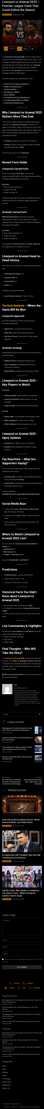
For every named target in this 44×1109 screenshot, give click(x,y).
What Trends (7, 14)
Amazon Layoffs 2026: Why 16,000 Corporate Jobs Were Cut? (17, 758)
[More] (32, 49)
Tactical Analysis (13, 305)
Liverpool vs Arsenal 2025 (14, 658)
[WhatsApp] (30, 988)
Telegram (12, 988)
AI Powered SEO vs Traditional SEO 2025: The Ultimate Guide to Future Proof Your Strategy (11, 782)
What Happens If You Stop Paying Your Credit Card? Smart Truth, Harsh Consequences (17, 729)
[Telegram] (6, 988)
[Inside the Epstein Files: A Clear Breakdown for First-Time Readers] (38, 739)
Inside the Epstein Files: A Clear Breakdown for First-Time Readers (17, 739)
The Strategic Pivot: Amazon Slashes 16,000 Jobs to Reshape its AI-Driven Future (17, 748)
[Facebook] (10, 983)
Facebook (17, 983)
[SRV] (7, 695)
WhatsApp (37, 988)
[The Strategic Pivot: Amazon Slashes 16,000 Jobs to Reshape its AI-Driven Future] (38, 749)
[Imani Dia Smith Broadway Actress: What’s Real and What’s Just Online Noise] (22, 806)
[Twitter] (19, 988)
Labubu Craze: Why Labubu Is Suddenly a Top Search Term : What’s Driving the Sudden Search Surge (20, 893)
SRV (15, 685)
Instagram (30, 983)
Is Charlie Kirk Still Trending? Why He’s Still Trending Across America (21, 856)
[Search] (39, 714)
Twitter (24, 988)
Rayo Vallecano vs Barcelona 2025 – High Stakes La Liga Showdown (33, 782)
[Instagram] (24, 983)
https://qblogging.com (20, 688)
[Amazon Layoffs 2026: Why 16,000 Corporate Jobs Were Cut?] (38, 758)
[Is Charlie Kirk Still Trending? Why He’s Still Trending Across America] (22, 841)
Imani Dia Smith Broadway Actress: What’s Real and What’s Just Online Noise (21, 821)
